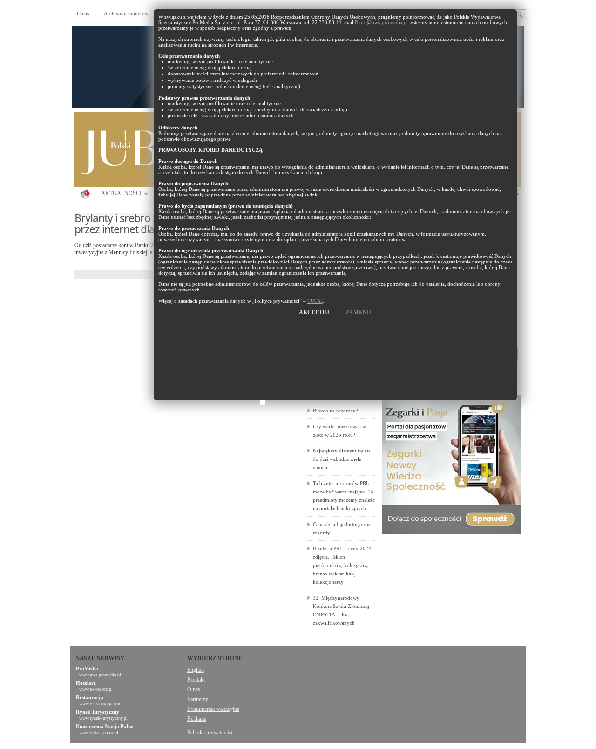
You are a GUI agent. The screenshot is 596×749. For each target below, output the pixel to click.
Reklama (196, 718)
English (195, 670)
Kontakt (196, 679)
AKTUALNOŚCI (118, 195)
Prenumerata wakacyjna (213, 709)
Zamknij (358, 312)
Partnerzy (197, 699)
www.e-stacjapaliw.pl (98, 732)
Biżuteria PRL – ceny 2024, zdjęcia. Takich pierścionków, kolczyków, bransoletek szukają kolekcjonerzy (342, 565)
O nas (83, 13)
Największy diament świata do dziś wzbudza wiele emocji (342, 459)
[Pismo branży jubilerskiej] (85, 194)
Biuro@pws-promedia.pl (381, 22)
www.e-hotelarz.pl (96, 689)
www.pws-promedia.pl (100, 674)
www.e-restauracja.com (100, 703)
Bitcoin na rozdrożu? (335, 410)
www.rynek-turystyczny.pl (103, 718)
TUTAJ (315, 301)
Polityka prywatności (209, 732)
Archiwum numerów (126, 13)
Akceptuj (314, 312)
